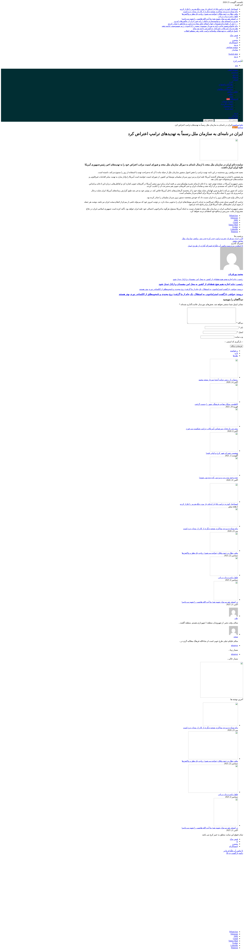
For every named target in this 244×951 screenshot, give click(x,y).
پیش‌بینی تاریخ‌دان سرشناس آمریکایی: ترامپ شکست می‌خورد (212, 429)
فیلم (231, 96)
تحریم (223, 238)
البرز (241, 238)
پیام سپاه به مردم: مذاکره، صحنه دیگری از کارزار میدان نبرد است (210, 11)
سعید (236, 637)
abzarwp (234, 645)
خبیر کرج (211, 238)
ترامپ (218, 238)
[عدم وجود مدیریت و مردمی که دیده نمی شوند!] (224, 475)
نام (241, 327)
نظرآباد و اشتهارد (226, 84)
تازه (236, 353)
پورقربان (230, 238)
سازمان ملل (187, 238)
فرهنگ (235, 77)
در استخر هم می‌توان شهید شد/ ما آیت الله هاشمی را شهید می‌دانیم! (210, 19)
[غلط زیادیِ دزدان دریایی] (224, 575)
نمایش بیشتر (237, 241)
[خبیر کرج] (238, 61)
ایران (236, 238)
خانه (241, 125)
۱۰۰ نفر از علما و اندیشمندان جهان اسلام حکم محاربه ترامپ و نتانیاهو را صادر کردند (203, 24)
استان (235, 80)
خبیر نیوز (203, 238)
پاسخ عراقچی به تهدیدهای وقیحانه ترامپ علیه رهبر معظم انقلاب (211, 31)
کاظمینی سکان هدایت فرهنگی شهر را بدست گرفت (216, 404)
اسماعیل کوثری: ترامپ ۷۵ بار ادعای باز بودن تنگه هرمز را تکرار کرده (209, 9)
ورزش (235, 75)
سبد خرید (229, 109)
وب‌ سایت (239, 337)
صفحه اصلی (233, 70)
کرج (231, 82)
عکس (230, 94)
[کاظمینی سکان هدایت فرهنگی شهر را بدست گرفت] (224, 402)
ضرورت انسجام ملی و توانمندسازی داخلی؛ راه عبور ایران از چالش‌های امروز (206, 21)
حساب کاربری (227, 104)
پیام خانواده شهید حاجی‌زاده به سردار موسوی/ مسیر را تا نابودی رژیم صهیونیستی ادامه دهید (200, 26)
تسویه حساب (227, 101)
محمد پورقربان (235, 274)
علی (236, 618)
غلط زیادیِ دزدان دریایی (228, 16)
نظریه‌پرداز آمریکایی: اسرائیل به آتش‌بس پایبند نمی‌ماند (215, 28)
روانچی (196, 238)
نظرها (235, 356)
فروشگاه (232, 99)
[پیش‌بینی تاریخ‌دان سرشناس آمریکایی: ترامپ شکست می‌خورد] (224, 426)
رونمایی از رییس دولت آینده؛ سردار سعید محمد (218, 380)
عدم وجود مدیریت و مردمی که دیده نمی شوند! (218, 478)
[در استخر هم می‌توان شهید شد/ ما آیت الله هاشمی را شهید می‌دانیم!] (226, 599)
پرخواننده (234, 351)
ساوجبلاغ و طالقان (225, 89)
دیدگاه (239, 323)
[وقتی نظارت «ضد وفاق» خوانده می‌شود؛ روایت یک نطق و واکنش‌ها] (224, 551)
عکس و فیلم (232, 92)
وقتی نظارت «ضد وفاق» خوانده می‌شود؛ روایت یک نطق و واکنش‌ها (210, 14)
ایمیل (240, 332)
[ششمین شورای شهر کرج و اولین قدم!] (224, 451)
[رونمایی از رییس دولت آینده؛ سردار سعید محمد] (224, 377)
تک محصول (228, 106)
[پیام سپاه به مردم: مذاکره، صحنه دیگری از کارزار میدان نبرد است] (224, 526)
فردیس (230, 87)
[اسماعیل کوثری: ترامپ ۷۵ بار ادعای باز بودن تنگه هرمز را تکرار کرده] (224, 502)
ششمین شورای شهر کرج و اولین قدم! (222, 453)
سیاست (234, 72)
